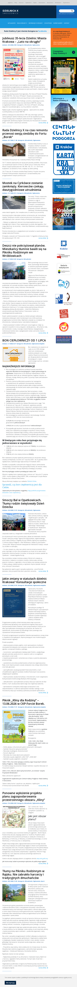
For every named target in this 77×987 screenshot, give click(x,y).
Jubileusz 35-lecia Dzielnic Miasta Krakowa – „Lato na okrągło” (24, 40)
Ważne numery (57, 23)
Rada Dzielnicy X (22, 23)
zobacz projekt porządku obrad (62, 42)
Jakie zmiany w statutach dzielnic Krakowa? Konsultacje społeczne (24, 580)
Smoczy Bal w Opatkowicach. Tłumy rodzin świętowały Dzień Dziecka (23, 503)
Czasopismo (48, 23)
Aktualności (12, 23)
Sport (43, 881)
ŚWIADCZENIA (31, 481)
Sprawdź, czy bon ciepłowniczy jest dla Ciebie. (22, 486)
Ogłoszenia (36, 45)
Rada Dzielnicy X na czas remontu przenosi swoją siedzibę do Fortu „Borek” (25, 133)
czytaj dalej (42, 123)
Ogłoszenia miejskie (38, 344)
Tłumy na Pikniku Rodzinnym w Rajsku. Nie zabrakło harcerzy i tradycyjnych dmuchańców (23, 874)
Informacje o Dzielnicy (36, 23)
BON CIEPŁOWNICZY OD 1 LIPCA (24, 340)
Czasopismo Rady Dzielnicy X (60, 52)
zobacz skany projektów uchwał (62, 44)
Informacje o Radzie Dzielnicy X (60, 99)
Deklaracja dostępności (66, 13)
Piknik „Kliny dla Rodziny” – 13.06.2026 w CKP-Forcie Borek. (23, 702)
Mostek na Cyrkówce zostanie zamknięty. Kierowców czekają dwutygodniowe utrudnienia (22, 186)
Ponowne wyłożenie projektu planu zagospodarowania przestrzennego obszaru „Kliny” (23, 796)
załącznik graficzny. (42, 858)
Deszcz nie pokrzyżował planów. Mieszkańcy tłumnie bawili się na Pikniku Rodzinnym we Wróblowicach (24, 251)
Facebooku (42, 31)
